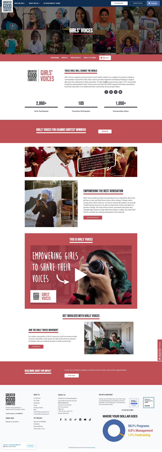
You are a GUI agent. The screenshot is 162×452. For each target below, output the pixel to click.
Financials (36, 403)
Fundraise (36, 424)
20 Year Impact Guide (52, 3)
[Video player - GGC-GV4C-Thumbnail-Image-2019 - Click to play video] (81, 275)
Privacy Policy (91, 447)
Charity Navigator (106, 400)
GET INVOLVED (118, 3)
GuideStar (102, 402)
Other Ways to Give (39, 428)
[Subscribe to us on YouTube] (85, 419)
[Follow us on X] (66, 419)
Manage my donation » (12, 421)
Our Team (37, 400)
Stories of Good (38, 407)
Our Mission (37, 398)
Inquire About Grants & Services (67, 400)
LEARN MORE (36, 346)
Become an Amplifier (40, 421)
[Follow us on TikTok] (90, 419)
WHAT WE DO (33, 3)
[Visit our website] (75, 419)
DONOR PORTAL (138, 3)
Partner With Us (38, 426)
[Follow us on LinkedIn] (80, 419)
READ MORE (71, 375)
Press (35, 405)
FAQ (35, 410)
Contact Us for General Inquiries (67, 398)
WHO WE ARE (19, 3)
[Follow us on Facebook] (61, 419)
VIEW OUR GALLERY (93, 217)
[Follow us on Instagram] (70, 419)
